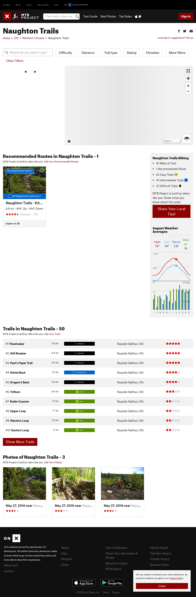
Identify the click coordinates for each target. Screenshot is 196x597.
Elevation (152, 52)
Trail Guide (90, 16)
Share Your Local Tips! (171, 211)
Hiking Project (159, 547)
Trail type (110, 52)
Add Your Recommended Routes (61, 161)
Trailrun (43, 4)
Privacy (116, 592)
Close (162, 586)
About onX (11, 565)
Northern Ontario (33, 38)
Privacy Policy (176, 578)
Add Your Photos (53, 462)
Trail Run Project (160, 553)
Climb (6, 4)
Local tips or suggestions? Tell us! (175, 37)
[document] (162, 581)
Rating (131, 52)
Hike (29, 4)
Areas (6, 38)
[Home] (22, 16)
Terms (106, 592)
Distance (88, 52)
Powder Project (159, 559)
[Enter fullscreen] (188, 71)
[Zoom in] (188, 86)
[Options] (186, 138)
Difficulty (65, 52)
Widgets (66, 559)
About (65, 547)
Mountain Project (117, 563)
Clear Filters (14, 60)
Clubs (65, 564)
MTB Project (113, 569)
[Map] (129, 105)
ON (16, 38)
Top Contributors (116, 547)
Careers (9, 571)
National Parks (159, 564)
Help (64, 553)
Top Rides (125, 16)
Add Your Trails (52, 333)
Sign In (185, 16)
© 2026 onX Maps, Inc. (88, 592)
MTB (18, 4)
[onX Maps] (12, 541)
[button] (179, 30)
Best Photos (108, 16)
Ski (57, 4)
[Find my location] (188, 78)
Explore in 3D (13, 223)
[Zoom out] (188, 91)
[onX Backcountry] (76, 5)
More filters (177, 52)
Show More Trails (20, 442)
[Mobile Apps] (138, 16)
